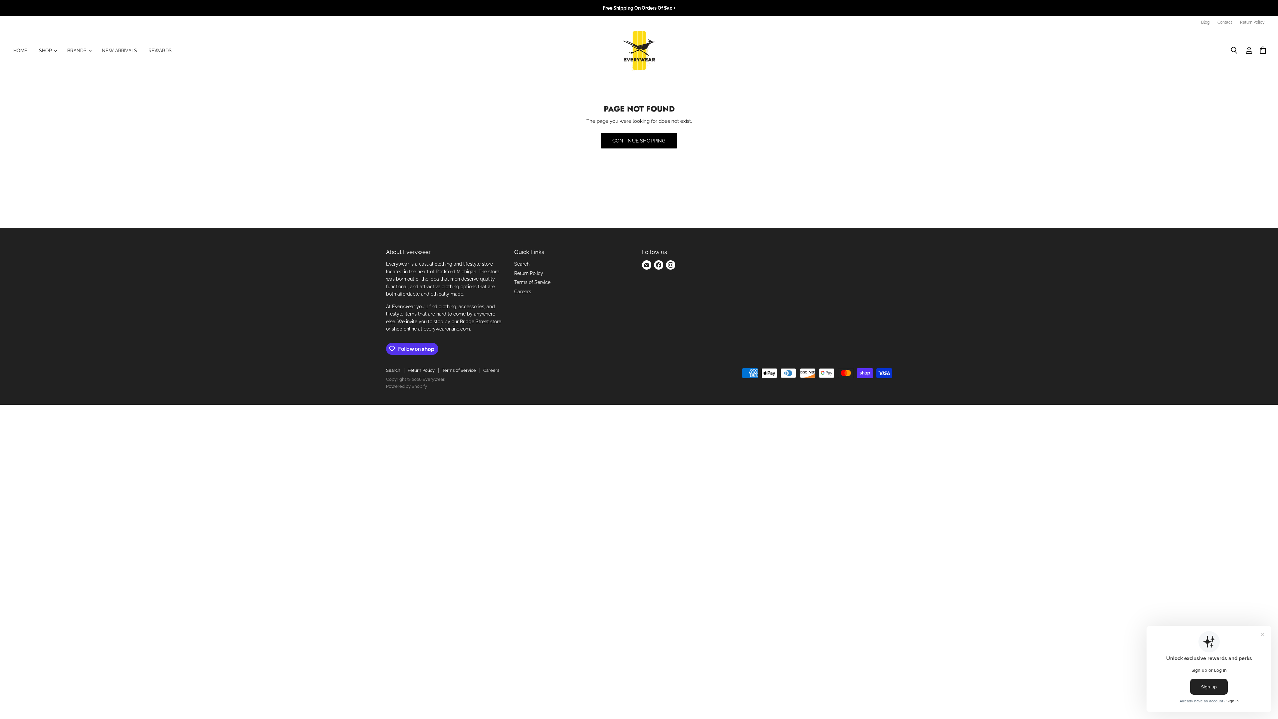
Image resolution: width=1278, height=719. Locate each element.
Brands (77, 50)
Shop (46, 50)
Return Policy (1252, 22)
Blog (1205, 22)
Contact (1224, 22)
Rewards (160, 50)
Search (522, 264)
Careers (522, 291)
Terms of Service (532, 282)
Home (20, 50)
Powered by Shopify (406, 386)
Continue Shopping (639, 140)
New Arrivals (119, 50)
